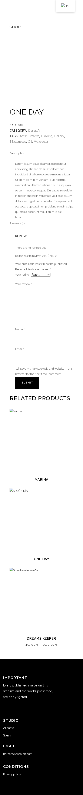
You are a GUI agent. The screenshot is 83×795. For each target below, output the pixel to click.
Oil (30, 141)
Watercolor (41, 141)
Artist (23, 136)
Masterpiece (18, 141)
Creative (34, 136)
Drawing (46, 136)
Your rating (23, 274)
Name (19, 329)
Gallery (59, 136)
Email (19, 349)
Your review (23, 284)
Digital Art (34, 130)
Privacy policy (12, 774)
